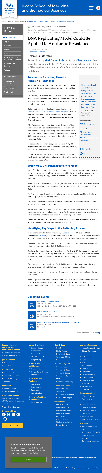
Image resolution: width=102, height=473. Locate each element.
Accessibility (94, 468)
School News (19, 22)
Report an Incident (12, 426)
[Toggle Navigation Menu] (94, 8)
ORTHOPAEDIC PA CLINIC (47, 312)
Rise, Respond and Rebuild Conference (12, 59)
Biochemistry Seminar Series (48, 301)
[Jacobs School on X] (13, 414)
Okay (28, 459)
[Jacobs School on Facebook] (4, 414)
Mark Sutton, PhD (54, 60)
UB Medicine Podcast (9, 65)
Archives (7, 54)
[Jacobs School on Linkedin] (18, 414)
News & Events (7, 22)
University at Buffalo (64, 468)
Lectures (7, 50)
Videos (7, 70)
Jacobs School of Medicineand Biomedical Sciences (45, 8)
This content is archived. (36, 52)
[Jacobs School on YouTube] (5, 419)
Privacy (87, 468)
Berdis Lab (41, 236)
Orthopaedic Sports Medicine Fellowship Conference (58, 322)
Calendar (8, 46)
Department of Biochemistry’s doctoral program (48, 112)
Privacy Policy (32, 453)
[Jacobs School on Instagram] (8, 414)
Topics (7, 42)
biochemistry (85, 60)
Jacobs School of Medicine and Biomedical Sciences (73, 457)
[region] (28, 452)
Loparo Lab (68, 233)
